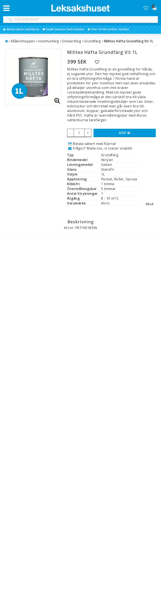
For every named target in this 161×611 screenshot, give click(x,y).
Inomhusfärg (48, 41)
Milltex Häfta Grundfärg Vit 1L (128, 41)
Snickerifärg (71, 41)
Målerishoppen (23, 41)
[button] (146, 8)
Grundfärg (92, 41)
